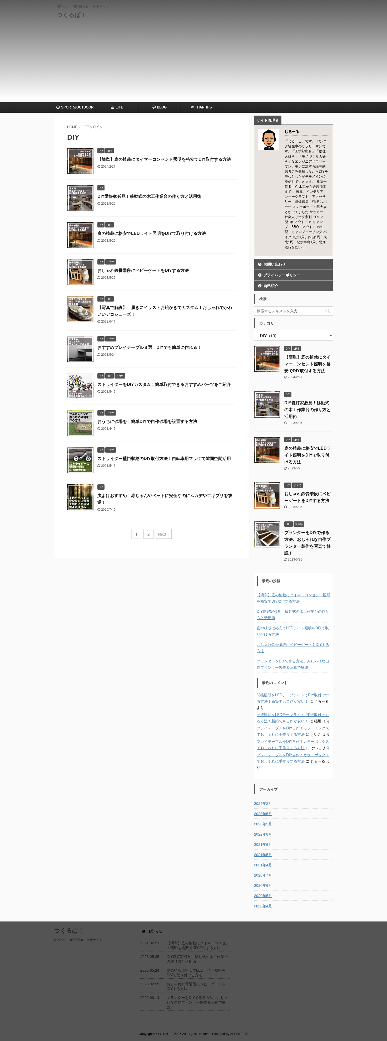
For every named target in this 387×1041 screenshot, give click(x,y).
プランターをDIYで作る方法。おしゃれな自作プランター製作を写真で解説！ (293, 664)
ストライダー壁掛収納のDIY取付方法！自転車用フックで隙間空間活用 (164, 458)
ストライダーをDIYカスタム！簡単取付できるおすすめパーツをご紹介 (164, 384)
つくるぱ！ (72, 15)
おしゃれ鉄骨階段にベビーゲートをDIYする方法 (143, 270)
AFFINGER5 (239, 1033)
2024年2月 (263, 803)
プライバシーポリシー (282, 275)
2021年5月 (263, 854)
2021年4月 (263, 864)
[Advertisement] (193, 62)
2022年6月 (263, 834)
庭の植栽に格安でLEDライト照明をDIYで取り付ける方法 (151, 233)
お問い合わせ (275, 264)
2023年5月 (263, 813)
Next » (163, 534)
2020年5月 (263, 895)
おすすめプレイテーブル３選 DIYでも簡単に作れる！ (149, 347)
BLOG (162, 107)
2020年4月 (263, 905)
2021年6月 (263, 844)
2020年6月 (263, 885)
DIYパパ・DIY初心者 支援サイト (78, 939)
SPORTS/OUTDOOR (77, 107)
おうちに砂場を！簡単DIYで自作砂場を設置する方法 (147, 421)
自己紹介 (271, 286)
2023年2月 (263, 823)
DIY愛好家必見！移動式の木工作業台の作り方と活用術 (149, 196)
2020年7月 (263, 875)
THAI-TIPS (203, 107)
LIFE (119, 107)
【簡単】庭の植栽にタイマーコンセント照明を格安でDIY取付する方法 (164, 159)
